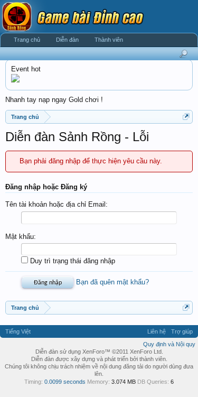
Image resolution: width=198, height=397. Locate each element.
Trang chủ (27, 39)
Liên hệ (156, 331)
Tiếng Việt (18, 331)
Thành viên (109, 39)
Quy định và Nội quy (169, 344)
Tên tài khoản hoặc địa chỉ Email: (56, 204)
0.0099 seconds (65, 381)
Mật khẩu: (20, 237)
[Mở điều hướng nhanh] (186, 116)
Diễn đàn (67, 39)
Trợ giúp (182, 331)
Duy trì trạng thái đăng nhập (71, 261)
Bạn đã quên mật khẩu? (112, 282)
